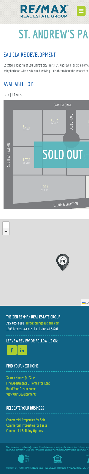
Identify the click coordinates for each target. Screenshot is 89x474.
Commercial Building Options (24, 430)
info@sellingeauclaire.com (42, 323)
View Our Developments (21, 394)
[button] (62, 262)
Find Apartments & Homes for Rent (28, 383)
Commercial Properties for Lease (26, 425)
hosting (63, 467)
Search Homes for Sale (20, 377)
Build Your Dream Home (21, 389)
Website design (50, 467)
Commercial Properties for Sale (26, 420)
